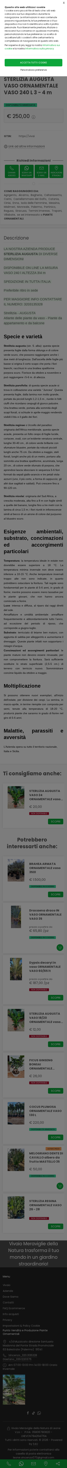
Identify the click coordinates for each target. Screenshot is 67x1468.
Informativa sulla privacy (39, 48)
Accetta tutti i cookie (33, 62)
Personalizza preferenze (33, 69)
